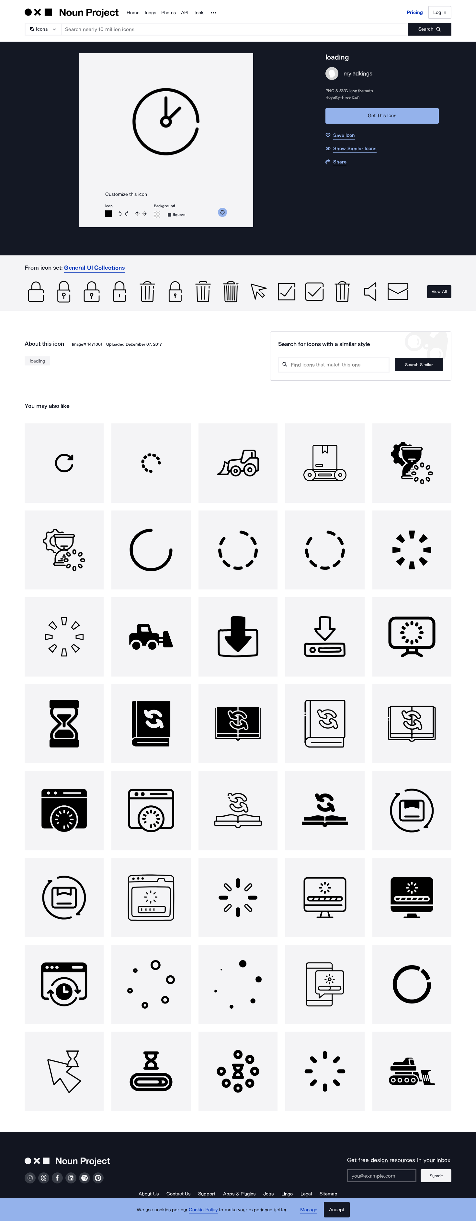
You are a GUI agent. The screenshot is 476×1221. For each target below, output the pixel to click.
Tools (199, 13)
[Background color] (157, 214)
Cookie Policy (203, 1210)
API (184, 13)
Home (133, 13)
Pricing (415, 12)
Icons (150, 13)
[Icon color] (108, 213)
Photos (168, 13)
